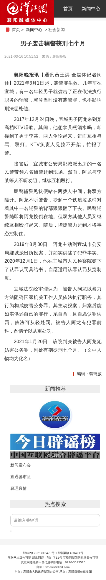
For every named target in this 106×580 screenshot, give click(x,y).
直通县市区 (20, 476)
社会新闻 (56, 29)
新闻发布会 (20, 465)
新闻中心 (91, 8)
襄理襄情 (18, 488)
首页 (68, 8)
